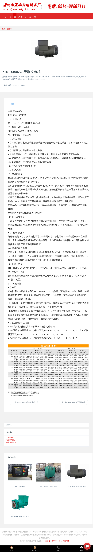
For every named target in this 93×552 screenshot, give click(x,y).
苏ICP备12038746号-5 (53, 541)
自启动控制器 (20, 486)
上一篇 (23, 402)
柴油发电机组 (20, 17)
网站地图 (66, 541)
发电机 (15, 17)
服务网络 (30, 17)
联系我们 (35, 17)
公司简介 (10, 17)
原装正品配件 (11, 442)
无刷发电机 (10, 437)
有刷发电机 (10, 440)
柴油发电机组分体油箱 (48, 486)
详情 (12, 104)
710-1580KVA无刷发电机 (76, 486)
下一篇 (74, 402)
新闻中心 (25, 17)
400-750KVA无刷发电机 (20, 516)
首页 (6, 17)
